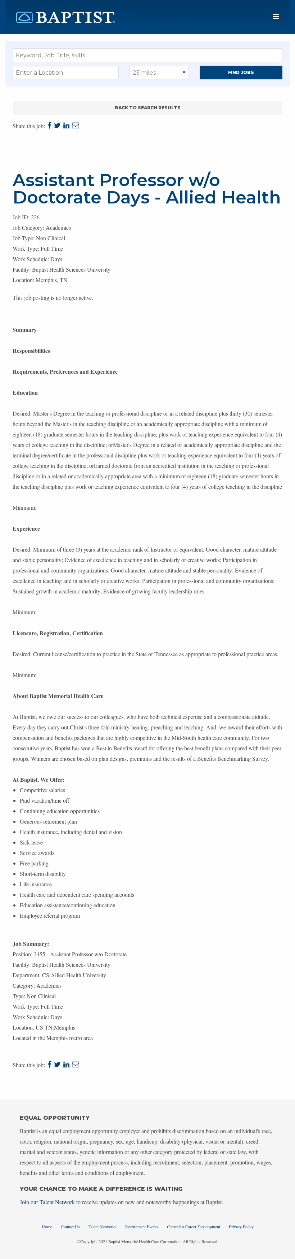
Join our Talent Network (47, 1202)
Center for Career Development (193, 1226)
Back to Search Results (148, 107)
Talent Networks (102, 1226)
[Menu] (276, 17)
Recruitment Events (141, 1226)
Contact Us (70, 1226)
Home (47, 1226)
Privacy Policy (241, 1226)
